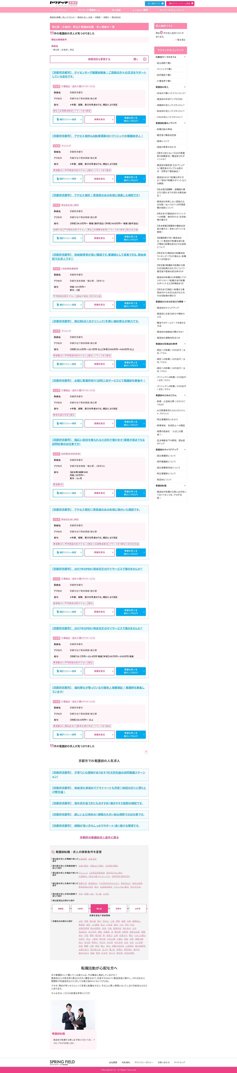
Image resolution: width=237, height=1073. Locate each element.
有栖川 (119, 949)
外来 (81, 894)
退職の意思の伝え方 (166, 147)
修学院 (102, 939)
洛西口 (109, 935)
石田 (81, 946)
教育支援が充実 (86, 887)
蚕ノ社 (112, 949)
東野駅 (118, 909)
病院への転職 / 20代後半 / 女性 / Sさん (171, 361)
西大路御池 (140, 946)
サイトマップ (179, 1062)
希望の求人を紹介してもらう (131, 119)
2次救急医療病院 (97, 873)
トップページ (59, 10)
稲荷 (88, 924)
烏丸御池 (119, 942)
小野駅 (80, 909)
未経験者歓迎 (106, 887)
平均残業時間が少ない (109, 883)
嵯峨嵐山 (136, 921)
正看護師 (83, 859)
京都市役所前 (118, 946)
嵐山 (131, 935)
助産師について (164, 479)
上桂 (116, 935)
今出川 (102, 942)
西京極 (98, 935)
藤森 (100, 932)
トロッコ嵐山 (140, 935)
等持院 (120, 953)
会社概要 (113, 1062)
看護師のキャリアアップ (168, 308)
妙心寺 (112, 953)
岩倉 (126, 939)
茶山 (88, 939)
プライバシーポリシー (143, 1062)
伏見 (132, 924)
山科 (81, 921)
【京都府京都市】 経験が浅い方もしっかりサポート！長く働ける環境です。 (95, 825)
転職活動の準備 (164, 129)
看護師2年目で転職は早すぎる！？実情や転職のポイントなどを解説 (171, 180)
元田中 (82, 939)
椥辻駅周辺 (116, 17)
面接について (163, 141)
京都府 (98, 17)
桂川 (99, 921)
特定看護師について (166, 473)
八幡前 (120, 939)
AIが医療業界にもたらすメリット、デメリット (171, 412)
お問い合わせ (164, 1062)
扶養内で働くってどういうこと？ (171, 93)
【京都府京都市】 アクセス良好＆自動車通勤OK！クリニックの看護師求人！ (98, 136)
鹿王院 (137, 949)
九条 (132, 942)
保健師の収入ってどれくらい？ (171, 105)
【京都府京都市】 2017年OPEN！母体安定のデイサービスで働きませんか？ (97, 569)
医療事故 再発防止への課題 (171, 425)
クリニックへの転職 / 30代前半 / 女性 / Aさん (171, 388)
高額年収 (83, 883)
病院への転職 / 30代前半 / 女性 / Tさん (171, 351)
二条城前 (129, 946)
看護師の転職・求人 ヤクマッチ (62, 17)
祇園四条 (117, 928)
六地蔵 (109, 924)
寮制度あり (126, 883)
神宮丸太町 (135, 932)
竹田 (127, 924)
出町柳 (125, 932)
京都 (86, 921)
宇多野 (104, 953)
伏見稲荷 (92, 932)
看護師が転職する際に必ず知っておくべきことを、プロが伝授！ (171, 494)
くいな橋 (139, 942)
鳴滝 (98, 953)
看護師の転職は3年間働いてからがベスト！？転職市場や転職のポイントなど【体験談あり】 (171, 280)
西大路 (93, 921)
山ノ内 (105, 949)
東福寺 (82, 924)
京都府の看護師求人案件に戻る (99, 837)
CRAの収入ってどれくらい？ (170, 117)
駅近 (96, 887)
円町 (118, 921)
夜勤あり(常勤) (97, 866)
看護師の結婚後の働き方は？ (170, 332)
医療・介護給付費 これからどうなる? (171, 403)
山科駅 (137, 909)
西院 (92, 935)
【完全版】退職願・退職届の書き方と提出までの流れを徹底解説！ (171, 192)
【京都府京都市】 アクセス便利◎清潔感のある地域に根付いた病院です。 (96, 509)
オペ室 (98, 894)
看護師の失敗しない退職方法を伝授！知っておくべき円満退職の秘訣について (171, 204)
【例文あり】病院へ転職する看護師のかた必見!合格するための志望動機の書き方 (171, 292)
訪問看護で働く (164, 75)
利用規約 (126, 1062)
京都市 (106, 17)
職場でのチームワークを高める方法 (171, 324)
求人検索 (116, 10)
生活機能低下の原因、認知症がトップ (171, 442)
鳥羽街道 (83, 932)
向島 (104, 928)
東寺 (116, 924)
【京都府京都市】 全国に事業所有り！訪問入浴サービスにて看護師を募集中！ (99, 380)
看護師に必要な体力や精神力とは (171, 315)
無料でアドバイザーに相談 (179, 3)
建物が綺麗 (137, 883)
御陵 (143, 932)
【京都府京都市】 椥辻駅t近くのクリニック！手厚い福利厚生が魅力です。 (95, 321)
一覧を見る (180, 39)
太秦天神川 (84, 949)
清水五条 (127, 928)
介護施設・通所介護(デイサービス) (95, 876)
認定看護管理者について (168, 467)
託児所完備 (135, 887)
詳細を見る (99, 119)
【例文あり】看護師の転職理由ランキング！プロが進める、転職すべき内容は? (171, 256)
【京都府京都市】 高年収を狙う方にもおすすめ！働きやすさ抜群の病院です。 (97, 803)
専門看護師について (166, 461)
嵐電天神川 (84, 953)
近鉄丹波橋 (84, 928)
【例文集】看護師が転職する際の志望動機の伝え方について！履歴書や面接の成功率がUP (171, 268)
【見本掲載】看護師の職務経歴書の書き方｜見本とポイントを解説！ (171, 228)
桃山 (103, 924)
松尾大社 (123, 935)
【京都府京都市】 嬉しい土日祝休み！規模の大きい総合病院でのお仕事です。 (98, 814)
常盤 (92, 953)
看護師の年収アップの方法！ (170, 99)
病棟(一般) (89, 894)
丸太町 (110, 942)
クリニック (83, 873)
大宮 (86, 935)
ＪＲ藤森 (95, 924)
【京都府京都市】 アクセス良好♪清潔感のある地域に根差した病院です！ (96, 195)
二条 (112, 921)
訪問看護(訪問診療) (121, 876)
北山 (81, 942)
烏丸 (81, 935)
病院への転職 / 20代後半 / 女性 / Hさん (171, 370)
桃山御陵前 (95, 928)
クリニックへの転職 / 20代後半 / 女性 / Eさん (171, 379)
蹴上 (103, 946)
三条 (110, 928)
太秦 (129, 921)
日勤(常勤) (84, 866)
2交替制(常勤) (111, 866)
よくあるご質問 (140, 10)
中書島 (107, 932)
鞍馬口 (95, 942)
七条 (134, 928)
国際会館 (139, 939)
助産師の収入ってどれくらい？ (171, 111)
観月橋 (118, 932)
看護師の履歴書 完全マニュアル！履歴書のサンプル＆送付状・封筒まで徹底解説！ (171, 168)
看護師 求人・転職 (84, 17)
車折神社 (128, 949)
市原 (132, 939)
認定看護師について (166, 455)
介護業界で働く (164, 81)
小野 (92, 946)
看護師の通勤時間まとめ (168, 338)
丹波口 (106, 921)
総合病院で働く (164, 63)
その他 (106, 894)
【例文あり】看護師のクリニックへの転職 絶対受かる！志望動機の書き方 (171, 216)
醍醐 (86, 946)
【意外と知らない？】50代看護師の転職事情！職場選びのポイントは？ (171, 156)
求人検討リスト (154, 3)
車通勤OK (93, 883)
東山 (108, 946)
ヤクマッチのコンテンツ (172, 10)
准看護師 (92, 859)
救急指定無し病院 (114, 873)
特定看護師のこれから (167, 419)
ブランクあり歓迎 (121, 887)
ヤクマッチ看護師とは (89, 10)
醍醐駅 (61, 909)
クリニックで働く (164, 69)
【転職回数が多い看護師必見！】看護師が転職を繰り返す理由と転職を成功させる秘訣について (171, 242)
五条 (126, 942)
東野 (97, 946)
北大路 (87, 942)
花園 (123, 921)
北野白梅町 (129, 953)
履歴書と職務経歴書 (166, 135)
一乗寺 (95, 939)
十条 (121, 924)
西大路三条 (95, 949)
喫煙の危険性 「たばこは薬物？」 (170, 433)
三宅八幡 (111, 939)
